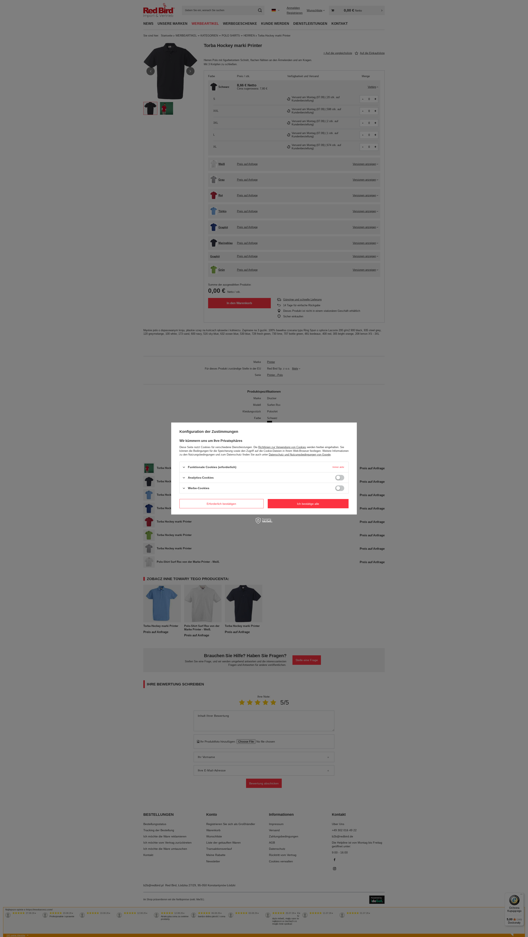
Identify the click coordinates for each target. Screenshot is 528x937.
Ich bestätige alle (308, 503)
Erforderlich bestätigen (221, 503)
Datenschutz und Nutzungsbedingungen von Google (300, 454)
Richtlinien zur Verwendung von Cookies (282, 447)
